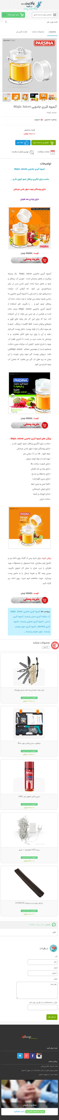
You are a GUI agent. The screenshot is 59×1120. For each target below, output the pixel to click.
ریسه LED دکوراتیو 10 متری (29, 850)
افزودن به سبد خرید (41, 143)
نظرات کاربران (21, 32)
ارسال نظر (52, 1017)
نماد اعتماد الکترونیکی (49, 1066)
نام (56, 956)
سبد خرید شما (13, 15)
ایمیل (55, 968)
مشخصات (52, 32)
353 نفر (20, 143)
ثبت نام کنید (18, 1112)
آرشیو (46, 647)
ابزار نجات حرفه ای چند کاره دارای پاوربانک (29, 690)
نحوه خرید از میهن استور (48, 1074)
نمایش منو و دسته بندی (43, 15)
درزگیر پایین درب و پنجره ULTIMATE (29, 903)
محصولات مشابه (38, 32)
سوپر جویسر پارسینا (34, 631)
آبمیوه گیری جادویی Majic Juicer (25, 611)
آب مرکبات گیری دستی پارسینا (37, 616)
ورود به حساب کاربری (35, 1112)
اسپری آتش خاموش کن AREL (29, 797)
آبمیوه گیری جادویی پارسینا (31, 621)
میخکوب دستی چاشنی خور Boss (29, 743)
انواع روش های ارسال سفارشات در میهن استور (39, 1070)
